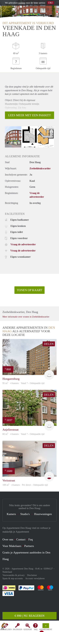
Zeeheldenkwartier (40, 168)
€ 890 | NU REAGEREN (29, 615)
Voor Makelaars (11, 546)
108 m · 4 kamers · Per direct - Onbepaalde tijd (25, 485)
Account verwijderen (35, 578)
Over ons (7, 539)
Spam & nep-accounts (12, 578)
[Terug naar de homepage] (3, 627)
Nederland (7, 572)
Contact (20, 539)
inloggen (17, 629)
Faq (30, 539)
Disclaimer (32, 575)
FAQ (35, 629)
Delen (49, 343)
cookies (21, 3)
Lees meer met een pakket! (29, 115)
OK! (50, 2)
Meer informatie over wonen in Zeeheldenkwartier (25, 317)
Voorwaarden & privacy (13, 575)
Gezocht (27, 629)
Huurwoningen (43, 514)
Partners (29, 546)
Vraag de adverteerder (23, 244)
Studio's (25, 514)
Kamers (11, 514)
